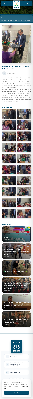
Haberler (15, 17)
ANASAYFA (5, 17)
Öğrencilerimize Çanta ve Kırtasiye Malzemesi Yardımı (15, 20)
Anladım (16, 393)
